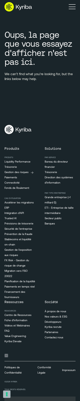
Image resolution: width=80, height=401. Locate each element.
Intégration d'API (14, 213)
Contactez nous (54, 337)
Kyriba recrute (53, 327)
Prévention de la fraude (18, 234)
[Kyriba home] (18, 6)
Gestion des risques (16, 172)
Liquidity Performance (17, 162)
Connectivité (12, 183)
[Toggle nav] (72, 6)
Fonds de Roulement (16, 188)
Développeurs (53, 322)
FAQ (6, 331)
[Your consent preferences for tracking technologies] (6, 394)
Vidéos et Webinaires (17, 325)
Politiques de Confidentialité (13, 370)
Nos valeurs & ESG (56, 317)
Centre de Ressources (17, 315)
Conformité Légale (44, 370)
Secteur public (53, 218)
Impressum (69, 370)
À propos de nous (55, 311)
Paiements (10, 177)
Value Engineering (15, 336)
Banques (50, 223)
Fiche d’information (15, 320)
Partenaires (51, 332)
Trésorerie (10, 167)
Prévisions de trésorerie (18, 223)
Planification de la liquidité (19, 281)
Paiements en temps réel (19, 287)
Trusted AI (10, 218)
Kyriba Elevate (13, 341)
